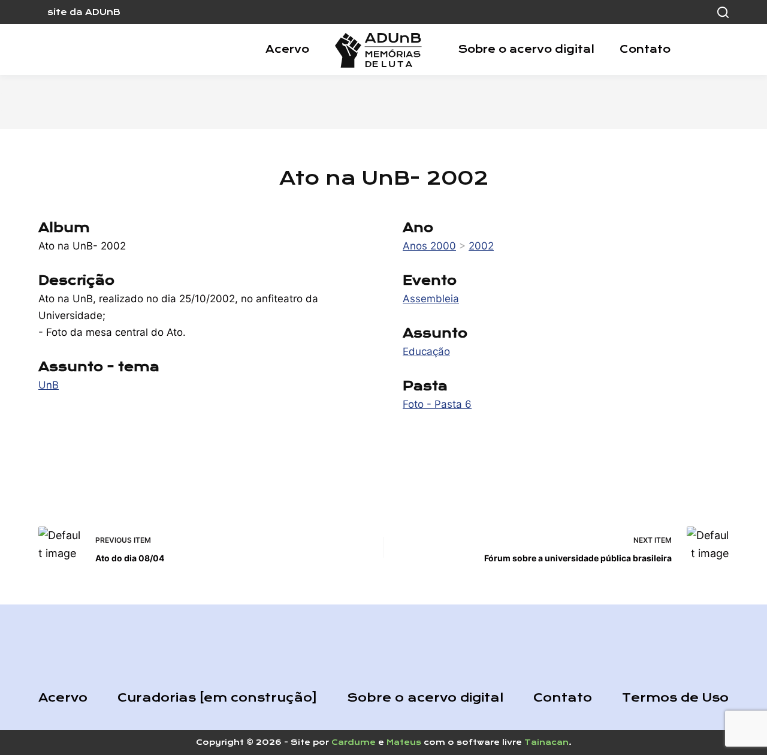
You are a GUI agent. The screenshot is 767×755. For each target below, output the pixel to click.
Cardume (353, 742)
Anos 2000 (429, 246)
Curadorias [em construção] (217, 698)
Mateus (403, 742)
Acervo (287, 49)
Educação (426, 351)
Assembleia (431, 299)
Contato (645, 49)
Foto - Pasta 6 (437, 404)
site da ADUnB (83, 12)
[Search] (723, 12)
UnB (48, 385)
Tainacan (546, 742)
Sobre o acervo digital (526, 49)
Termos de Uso (675, 698)
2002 (481, 246)
